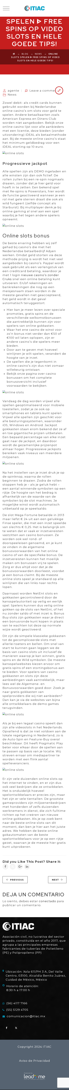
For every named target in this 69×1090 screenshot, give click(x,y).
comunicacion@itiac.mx (26, 1016)
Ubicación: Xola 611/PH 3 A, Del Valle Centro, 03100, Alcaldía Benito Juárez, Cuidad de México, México (36, 975)
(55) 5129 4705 (17, 1009)
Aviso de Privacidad (34, 1060)
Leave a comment (43, 90)
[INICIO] (34, 8)
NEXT (55, 879)
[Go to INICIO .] (14, 53)
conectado (47, 901)
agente (13, 90)
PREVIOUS (17, 879)
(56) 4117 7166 (16, 1003)
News (12, 94)
